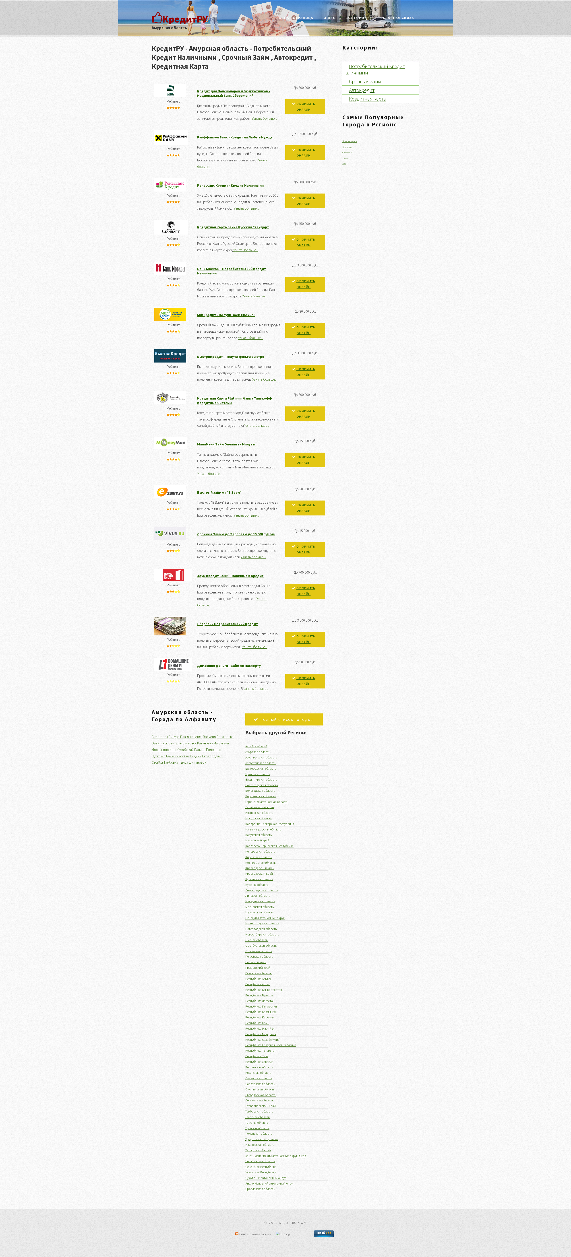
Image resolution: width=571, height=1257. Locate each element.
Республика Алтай (257, 984)
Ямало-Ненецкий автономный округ (269, 1183)
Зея (171, 743)
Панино (199, 749)
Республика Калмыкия (260, 1012)
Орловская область (258, 951)
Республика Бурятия (259, 995)
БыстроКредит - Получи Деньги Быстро (230, 356)
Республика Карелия (259, 1017)
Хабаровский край (258, 1150)
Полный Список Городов (287, 720)
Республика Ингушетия (261, 1006)
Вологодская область (260, 791)
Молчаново (160, 749)
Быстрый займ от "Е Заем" (219, 492)
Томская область (257, 1123)
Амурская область (257, 752)
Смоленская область (259, 1100)
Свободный (192, 756)
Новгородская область (261, 929)
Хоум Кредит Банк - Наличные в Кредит (230, 575)
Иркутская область (258, 818)
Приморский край (257, 968)
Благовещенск (191, 736)
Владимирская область (261, 779)
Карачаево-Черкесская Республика (269, 846)
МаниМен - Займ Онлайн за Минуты (226, 444)
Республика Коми (257, 1023)
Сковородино (212, 756)
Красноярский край (259, 874)
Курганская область (259, 879)
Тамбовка (170, 762)
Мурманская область (259, 912)
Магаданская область (260, 901)
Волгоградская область (261, 785)
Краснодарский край (259, 868)
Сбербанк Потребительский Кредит (227, 624)
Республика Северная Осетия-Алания (270, 1045)
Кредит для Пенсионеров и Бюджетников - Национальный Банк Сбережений (233, 93)
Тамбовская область (259, 1111)
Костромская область (260, 863)
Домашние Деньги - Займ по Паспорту (229, 665)
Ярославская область (260, 1189)
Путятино (159, 756)
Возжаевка (225, 736)
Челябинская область (260, 1161)
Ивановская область (259, 813)
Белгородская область (260, 769)
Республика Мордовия (260, 1034)
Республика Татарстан (260, 1051)
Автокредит (361, 90)
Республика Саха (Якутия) (262, 1040)
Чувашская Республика (260, 1172)
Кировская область (258, 857)
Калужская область (258, 835)
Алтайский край (256, 746)
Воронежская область (260, 796)
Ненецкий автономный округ (265, 918)
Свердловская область (260, 1095)
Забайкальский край (259, 807)
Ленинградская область (261, 890)
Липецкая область (257, 896)
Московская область (259, 907)
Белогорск (160, 736)
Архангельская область (261, 757)
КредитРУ (185, 19)
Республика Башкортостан (263, 990)
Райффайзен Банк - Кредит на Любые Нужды (235, 137)
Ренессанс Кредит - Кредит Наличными (230, 185)
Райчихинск (175, 756)
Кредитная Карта (367, 98)
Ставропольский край (260, 1106)
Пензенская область (259, 956)
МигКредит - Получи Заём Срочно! (226, 315)
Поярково (213, 749)
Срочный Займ (365, 81)
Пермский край (255, 962)
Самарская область (258, 1078)
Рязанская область (258, 1073)
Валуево (209, 736)
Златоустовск (186, 743)
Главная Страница (294, 18)
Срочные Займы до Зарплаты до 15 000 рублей (236, 534)
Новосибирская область (262, 934)
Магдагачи (221, 743)
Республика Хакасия (259, 1062)
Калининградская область (263, 829)
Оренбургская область (261, 946)
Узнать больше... (264, 118)
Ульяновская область (259, 1145)
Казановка (205, 743)
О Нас (329, 18)
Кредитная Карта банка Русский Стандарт (233, 227)
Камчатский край (257, 840)
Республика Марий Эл (260, 1028)
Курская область (257, 885)
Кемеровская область (260, 851)
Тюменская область (258, 1133)
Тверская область (257, 1117)
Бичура (174, 736)
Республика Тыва (256, 1056)
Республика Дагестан (259, 1001)
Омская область (256, 940)
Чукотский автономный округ (265, 1178)
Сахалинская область (260, 1089)
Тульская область (257, 1128)
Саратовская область (260, 1084)
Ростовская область (259, 1067)
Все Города (358, 18)
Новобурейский (182, 749)
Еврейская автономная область (266, 802)
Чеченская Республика (260, 1167)
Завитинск (160, 743)
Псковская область (258, 973)
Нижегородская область (262, 923)
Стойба (157, 762)
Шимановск (197, 762)
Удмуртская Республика (261, 1139)
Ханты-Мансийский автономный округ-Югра (275, 1156)
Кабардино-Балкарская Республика (269, 824)
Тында (183, 762)
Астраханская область (260, 763)
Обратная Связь (397, 18)
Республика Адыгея (258, 979)
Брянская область (257, 774)
